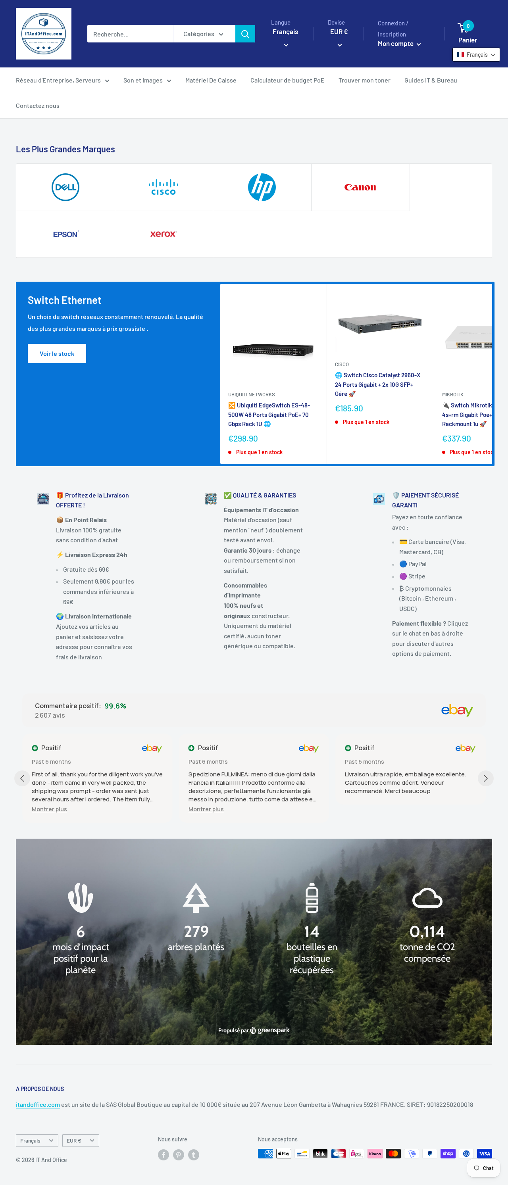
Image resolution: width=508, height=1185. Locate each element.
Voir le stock (57, 353)
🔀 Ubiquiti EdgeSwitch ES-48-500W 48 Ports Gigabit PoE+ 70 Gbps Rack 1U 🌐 (269, 414)
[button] (49, 809)
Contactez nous (38, 105)
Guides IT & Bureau (430, 80)
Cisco (342, 364)
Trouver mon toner (365, 80)
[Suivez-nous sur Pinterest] (178, 1154)
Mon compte (396, 43)
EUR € (74, 1140)
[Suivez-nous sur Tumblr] (193, 1154)
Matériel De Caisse (211, 80)
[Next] (492, 374)
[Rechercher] (245, 33)
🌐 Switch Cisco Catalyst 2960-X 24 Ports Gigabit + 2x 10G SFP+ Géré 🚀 (377, 384)
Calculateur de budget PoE (287, 80)
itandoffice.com (38, 1104)
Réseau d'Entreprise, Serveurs (58, 80)
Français (30, 1140)
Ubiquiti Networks (251, 394)
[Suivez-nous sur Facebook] (163, 1154)
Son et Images (143, 80)
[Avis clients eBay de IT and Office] (457, 710)
